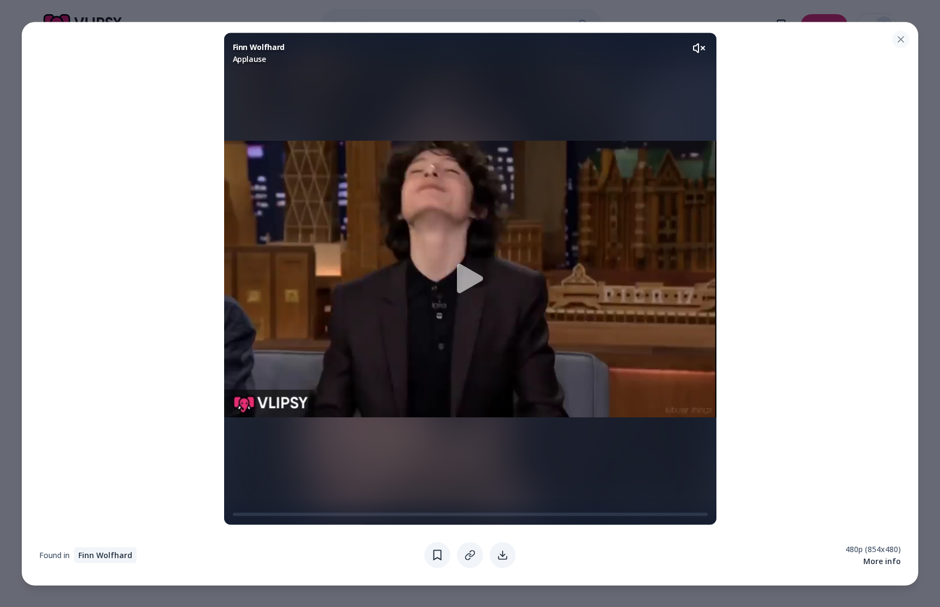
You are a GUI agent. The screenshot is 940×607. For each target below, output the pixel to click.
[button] (470, 278)
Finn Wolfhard (105, 554)
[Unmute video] (699, 48)
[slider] (237, 514)
